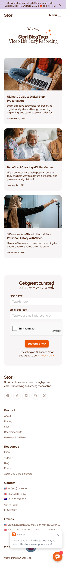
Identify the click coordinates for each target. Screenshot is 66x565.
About (7, 415)
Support (8, 457)
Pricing (8, 421)
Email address (18, 309)
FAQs (7, 452)
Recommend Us (13, 432)
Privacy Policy (46, 355)
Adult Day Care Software (18, 473)
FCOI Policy (10, 509)
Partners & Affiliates (15, 437)
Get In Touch (11, 504)
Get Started (49, 6)
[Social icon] (7, 395)
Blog (6, 463)
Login (7, 426)
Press (7, 468)
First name (16, 295)
